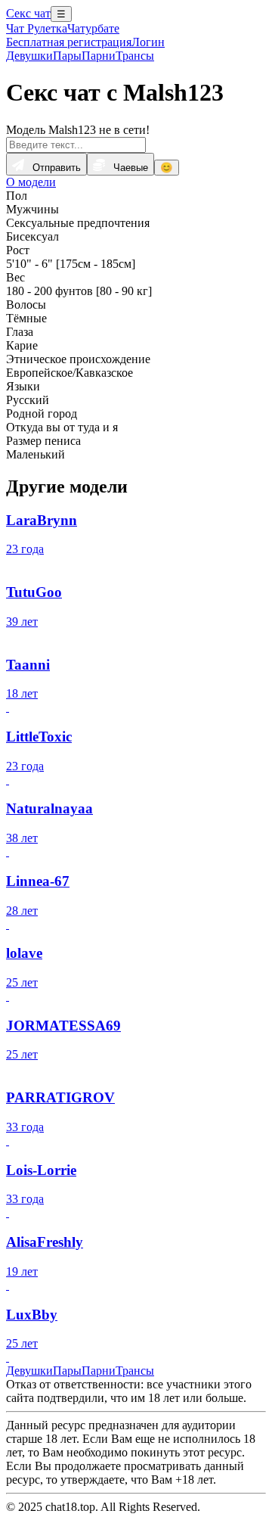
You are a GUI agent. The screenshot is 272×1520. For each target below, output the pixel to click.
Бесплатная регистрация (68, 42)
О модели (31, 182)
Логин (148, 42)
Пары (67, 55)
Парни (99, 55)
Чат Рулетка (36, 28)
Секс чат (28, 13)
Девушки (29, 55)
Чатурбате (93, 28)
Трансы (135, 55)
